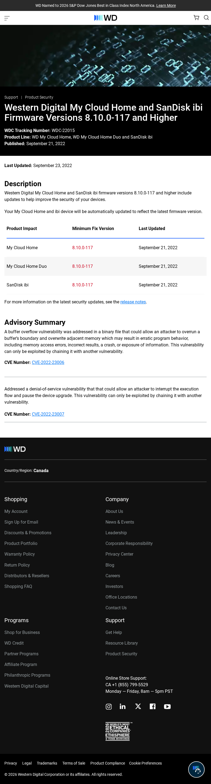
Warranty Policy (19, 554)
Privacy (10, 763)
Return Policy (17, 565)
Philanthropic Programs (27, 675)
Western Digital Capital (26, 686)
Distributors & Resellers (26, 575)
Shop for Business (22, 632)
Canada (41, 470)
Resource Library (122, 643)
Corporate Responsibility (129, 543)
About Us (114, 511)
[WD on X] (138, 706)
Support (11, 97)
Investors (114, 586)
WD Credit (14, 643)
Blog (110, 565)
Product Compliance (107, 763)
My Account (15, 511)
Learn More (166, 5)
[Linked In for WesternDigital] (123, 707)
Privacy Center (119, 554)
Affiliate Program (20, 664)
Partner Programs (21, 653)
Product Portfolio (20, 543)
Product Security (39, 97)
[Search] (206, 17)
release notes (133, 302)
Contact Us (116, 607)
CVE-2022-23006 (48, 362)
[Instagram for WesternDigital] (109, 707)
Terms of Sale (73, 763)
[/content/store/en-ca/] (105, 17)
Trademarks (47, 763)
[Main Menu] (7, 18)
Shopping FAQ (18, 586)
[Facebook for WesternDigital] (153, 707)
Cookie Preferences (145, 763)
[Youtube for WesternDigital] (167, 707)
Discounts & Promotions (27, 532)
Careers (113, 575)
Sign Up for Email (21, 522)
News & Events (120, 522)
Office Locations (121, 597)
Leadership (116, 532)
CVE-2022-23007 (48, 414)
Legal (27, 763)
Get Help (114, 632)
